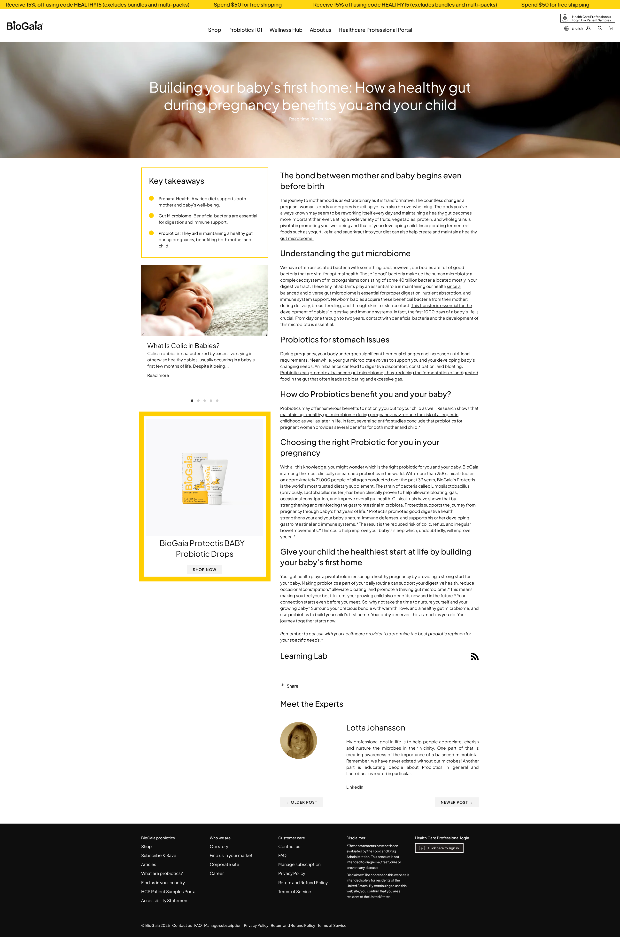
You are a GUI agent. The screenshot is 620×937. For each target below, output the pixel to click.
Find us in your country (163, 882)
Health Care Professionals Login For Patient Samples (591, 18)
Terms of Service (294, 891)
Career (217, 873)
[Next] (266, 334)
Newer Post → (457, 802)
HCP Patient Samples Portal (168, 891)
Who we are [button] (220, 837)
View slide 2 (198, 400)
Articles (148, 864)
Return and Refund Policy (303, 882)
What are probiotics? (162, 873)
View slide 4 (211, 400)
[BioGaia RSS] (475, 655)
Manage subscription (299, 864)
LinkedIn (354, 787)
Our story (219, 846)
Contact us (289, 846)
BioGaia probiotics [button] (158, 837)
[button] (214, 33)
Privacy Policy (291, 873)
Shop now (204, 569)
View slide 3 (204, 400)
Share (292, 686)
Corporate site (224, 864)
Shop (146, 846)
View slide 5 (217, 400)
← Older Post (302, 802)
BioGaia (152, 925)
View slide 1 (192, 400)
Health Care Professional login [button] (442, 837)
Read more (158, 375)
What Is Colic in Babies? (183, 345)
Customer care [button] (291, 837)
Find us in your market (231, 855)
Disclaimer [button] (356, 837)
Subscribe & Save (158, 855)
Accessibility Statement (165, 900)
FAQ (282, 855)
